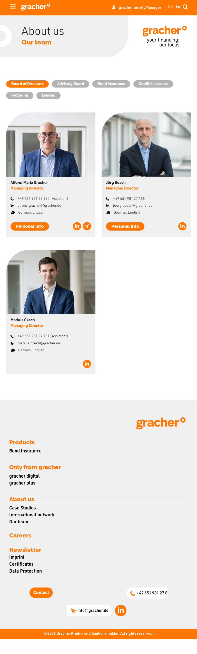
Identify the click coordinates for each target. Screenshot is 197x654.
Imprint (16, 557)
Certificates (21, 564)
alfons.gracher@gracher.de (39, 206)
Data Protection (25, 571)
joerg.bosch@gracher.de (133, 206)
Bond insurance (111, 84)
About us (21, 499)
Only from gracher (35, 466)
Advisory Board (70, 84)
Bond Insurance (25, 451)
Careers (20, 535)
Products (22, 442)
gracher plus (22, 483)
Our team (18, 522)
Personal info (30, 226)
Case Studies (22, 508)
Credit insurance (153, 84)
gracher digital (24, 476)
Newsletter (25, 549)
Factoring (19, 95)
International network (32, 515)
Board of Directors (27, 84)
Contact (41, 592)
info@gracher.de (93, 611)
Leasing (48, 95)
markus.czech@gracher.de (39, 343)
